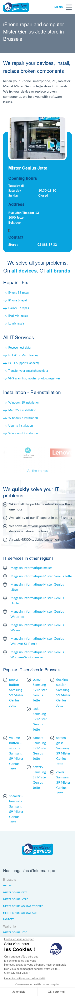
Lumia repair (16, 323)
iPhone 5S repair (18, 292)
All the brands (37, 470)
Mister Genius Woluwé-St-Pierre (23, 906)
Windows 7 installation (23, 418)
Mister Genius (18, 7)
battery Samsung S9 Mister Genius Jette (40, 777)
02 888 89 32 (47, 244)
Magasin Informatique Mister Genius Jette (41, 576)
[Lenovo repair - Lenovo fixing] (60, 452)
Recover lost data (19, 347)
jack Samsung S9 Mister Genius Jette (40, 719)
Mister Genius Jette (15, 892)
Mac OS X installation (22, 410)
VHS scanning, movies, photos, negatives (34, 378)
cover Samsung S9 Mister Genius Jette (63, 783)
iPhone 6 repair (18, 300)
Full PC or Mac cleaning (23, 355)
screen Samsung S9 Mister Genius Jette (40, 690)
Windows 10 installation (24, 402)
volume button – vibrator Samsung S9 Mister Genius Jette (16, 753)
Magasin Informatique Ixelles (31, 568)
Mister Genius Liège (15, 932)
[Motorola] (25, 452)
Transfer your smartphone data (28, 370)
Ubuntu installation (20, 425)
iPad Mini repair (18, 316)
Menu (59, 7)
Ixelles (7, 886)
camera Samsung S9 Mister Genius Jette (40, 748)
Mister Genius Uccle (15, 899)
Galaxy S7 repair (18, 308)
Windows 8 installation (23, 433)
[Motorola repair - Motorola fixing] (25, 452)
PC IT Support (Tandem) (23, 363)
